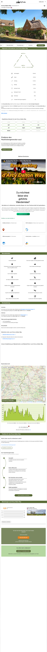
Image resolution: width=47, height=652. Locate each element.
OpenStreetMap (29, 401)
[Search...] (44, 392)
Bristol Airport (23, 314)
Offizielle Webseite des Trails (8, 334)
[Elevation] (44, 404)
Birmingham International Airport (27, 309)
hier (30, 429)
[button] (44, 395)
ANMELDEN (41, 1)
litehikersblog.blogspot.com (8, 338)
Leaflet (21, 401)
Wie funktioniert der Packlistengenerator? (8, 444)
